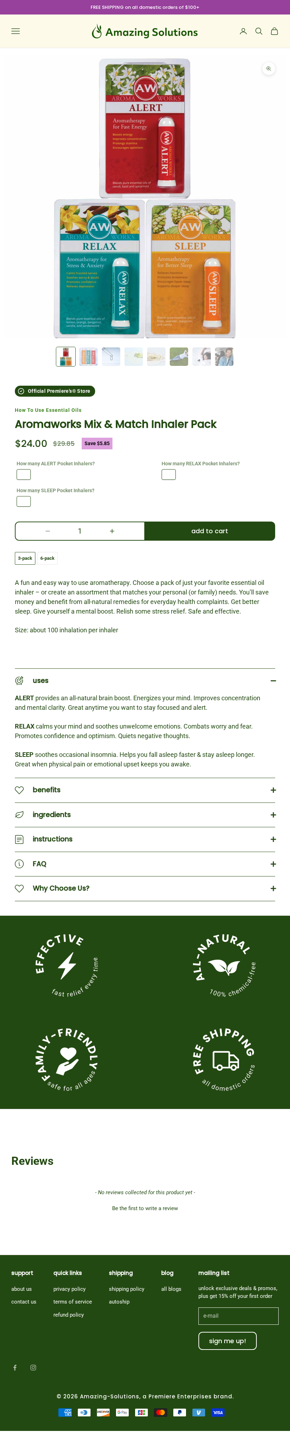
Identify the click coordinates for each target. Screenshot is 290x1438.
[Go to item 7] (201, 357)
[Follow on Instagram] (33, 1367)
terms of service (72, 1302)
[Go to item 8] (224, 357)
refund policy (68, 1315)
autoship (119, 1302)
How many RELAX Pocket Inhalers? (201, 463)
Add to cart (209, 531)
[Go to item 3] (111, 357)
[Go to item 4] (134, 357)
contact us (23, 1302)
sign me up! (227, 1340)
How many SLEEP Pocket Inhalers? (55, 490)
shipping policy (126, 1289)
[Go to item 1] (66, 357)
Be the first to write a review (145, 1208)
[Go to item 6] (179, 357)
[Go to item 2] (88, 357)
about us (21, 1289)
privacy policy (69, 1289)
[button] (145, 1207)
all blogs (171, 1289)
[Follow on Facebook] (14, 1367)
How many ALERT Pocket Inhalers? (56, 463)
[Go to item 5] (156, 357)
